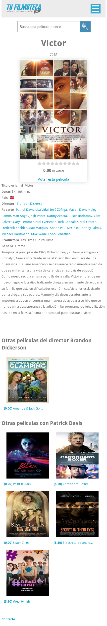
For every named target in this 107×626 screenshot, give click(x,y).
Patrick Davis (25, 209)
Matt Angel (20, 216)
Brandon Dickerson (30, 204)
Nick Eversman (45, 222)
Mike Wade (39, 234)
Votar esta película (53, 179)
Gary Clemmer (23, 222)
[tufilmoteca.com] (24, 12)
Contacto (8, 619)
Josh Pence (38, 216)
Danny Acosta (57, 216)
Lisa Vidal (42, 209)
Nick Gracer (87, 222)
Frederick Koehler (14, 228)
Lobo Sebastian (59, 234)
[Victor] (53, 158)
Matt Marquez (38, 228)
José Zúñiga (58, 209)
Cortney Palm (89, 228)
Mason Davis (77, 209)
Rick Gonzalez (68, 222)
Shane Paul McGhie (64, 228)
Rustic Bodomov (80, 216)
